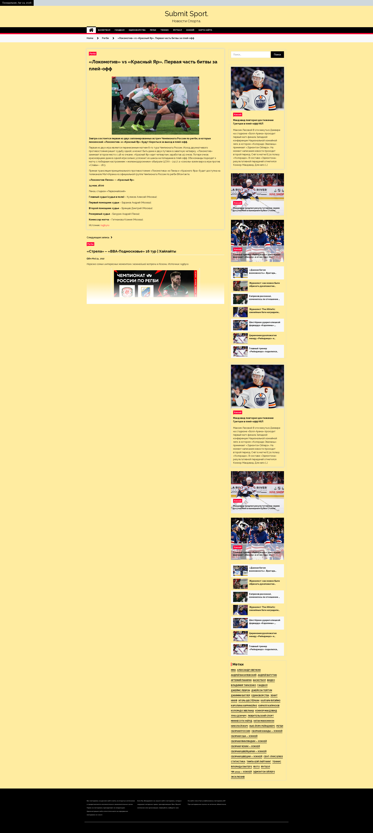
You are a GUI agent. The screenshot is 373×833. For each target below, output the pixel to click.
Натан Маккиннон (264, 721)
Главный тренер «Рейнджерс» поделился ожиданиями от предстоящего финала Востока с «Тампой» (263, 350)
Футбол (177, 30)
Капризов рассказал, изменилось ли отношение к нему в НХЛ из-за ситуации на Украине (264, 298)
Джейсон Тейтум (261, 690)
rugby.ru (105, 225)
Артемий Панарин (241, 680)
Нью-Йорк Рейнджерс (262, 726)
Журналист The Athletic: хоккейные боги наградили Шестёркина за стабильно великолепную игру (263, 311)
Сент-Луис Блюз (273, 756)
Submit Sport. (186, 14)
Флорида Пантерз (241, 767)
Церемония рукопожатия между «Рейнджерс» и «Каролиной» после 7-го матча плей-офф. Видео (263, 337)
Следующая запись (98, 237)
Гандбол (119, 30)
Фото (256, 767)
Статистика (238, 761)
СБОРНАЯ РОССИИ (240, 731)
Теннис (164, 30)
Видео (271, 680)
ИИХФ (234, 700)
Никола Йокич (239, 726)
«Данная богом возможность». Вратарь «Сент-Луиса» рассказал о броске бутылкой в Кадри (263, 272)
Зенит (274, 695)
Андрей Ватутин (267, 675)
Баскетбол (104, 30)
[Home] (91, 30)
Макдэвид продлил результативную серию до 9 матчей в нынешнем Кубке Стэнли (256, 209)
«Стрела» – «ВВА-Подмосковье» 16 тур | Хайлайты (131, 251)
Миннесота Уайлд (241, 721)
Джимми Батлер (240, 695)
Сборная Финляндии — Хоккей (249, 741)
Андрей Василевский (243, 675)
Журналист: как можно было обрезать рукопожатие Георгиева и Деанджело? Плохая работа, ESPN (264, 285)
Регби (153, 30)
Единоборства (137, 30)
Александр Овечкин (249, 670)
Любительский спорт (261, 716)
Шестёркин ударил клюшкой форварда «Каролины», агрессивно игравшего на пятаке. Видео (264, 324)
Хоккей (190, 30)
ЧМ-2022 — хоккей (241, 772)
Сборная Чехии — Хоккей (245, 746)
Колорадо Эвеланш (242, 711)
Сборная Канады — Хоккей (266, 731)
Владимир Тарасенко (243, 685)
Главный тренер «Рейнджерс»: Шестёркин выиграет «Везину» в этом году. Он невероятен (256, 255)
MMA (233, 670)
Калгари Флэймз (270, 700)
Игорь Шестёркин (249, 700)
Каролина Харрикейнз (244, 705)
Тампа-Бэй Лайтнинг (259, 761)
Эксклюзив (238, 777)
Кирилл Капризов (268, 705)
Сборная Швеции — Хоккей (246, 756)
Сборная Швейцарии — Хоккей (248, 751)
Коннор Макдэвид (266, 711)
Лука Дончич (238, 716)
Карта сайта (205, 30)
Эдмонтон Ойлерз (264, 772)
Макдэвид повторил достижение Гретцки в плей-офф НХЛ (253, 122)
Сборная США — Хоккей (244, 736)
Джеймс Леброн (240, 690)
